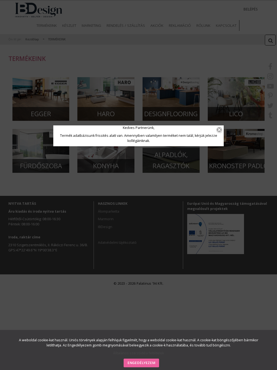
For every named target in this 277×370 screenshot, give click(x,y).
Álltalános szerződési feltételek (138, 353)
